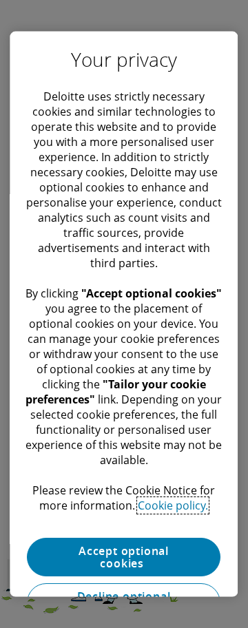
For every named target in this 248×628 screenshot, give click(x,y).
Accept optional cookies (124, 557)
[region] (124, 314)
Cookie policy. (173, 505)
